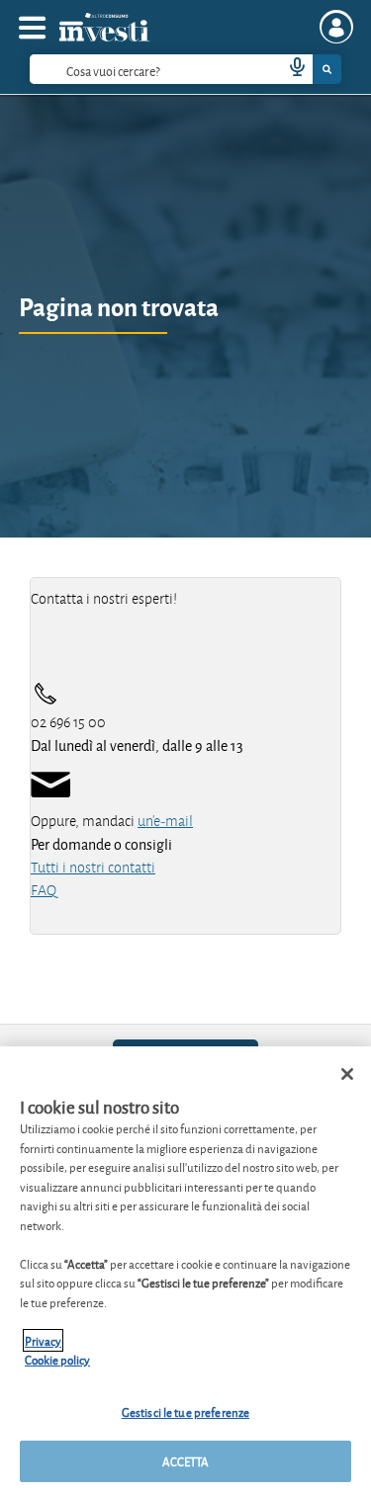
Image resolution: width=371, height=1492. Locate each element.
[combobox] (185, 69)
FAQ (43, 890)
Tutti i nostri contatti (93, 867)
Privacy (43, 1340)
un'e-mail (165, 821)
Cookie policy (57, 1359)
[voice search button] (289, 69)
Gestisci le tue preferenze (185, 1411)
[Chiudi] (347, 1074)
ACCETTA (186, 1460)
